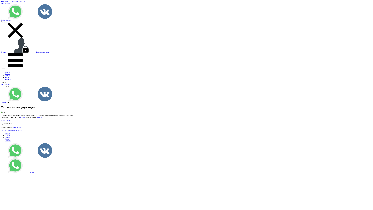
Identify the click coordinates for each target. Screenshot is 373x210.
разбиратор (17, 127)
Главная (7, 72)
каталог (22, 117)
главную (40, 117)
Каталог (7, 74)
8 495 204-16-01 (6, 3)
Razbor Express (5, 120)
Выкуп (7, 77)
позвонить (33, 172)
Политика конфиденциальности (11, 130)
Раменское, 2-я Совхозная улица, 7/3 (13, 1)
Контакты (8, 79)
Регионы (7, 75)
